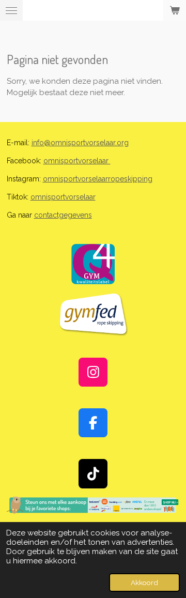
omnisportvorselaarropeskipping (97, 179)
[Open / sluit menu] (11, 10)
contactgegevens (63, 215)
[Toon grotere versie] (93, 263)
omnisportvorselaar (77, 161)
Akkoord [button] (144, 582)
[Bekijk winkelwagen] (174, 10)
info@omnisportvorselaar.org (80, 143)
